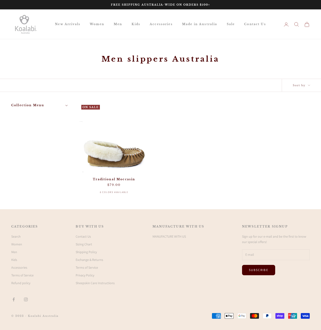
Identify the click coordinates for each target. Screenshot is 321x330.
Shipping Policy (86, 252)
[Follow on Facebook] (13, 299)
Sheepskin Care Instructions (95, 283)
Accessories (161, 24)
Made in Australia (199, 24)
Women (97, 24)
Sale (231, 24)
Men (118, 24)
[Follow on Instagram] (25, 299)
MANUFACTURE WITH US (169, 236)
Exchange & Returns (89, 260)
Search (16, 236)
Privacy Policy (85, 275)
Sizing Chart (84, 244)
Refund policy (20, 283)
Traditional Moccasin (114, 179)
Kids (136, 24)
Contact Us (255, 24)
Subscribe (258, 270)
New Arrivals (67, 24)
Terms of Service (22, 275)
